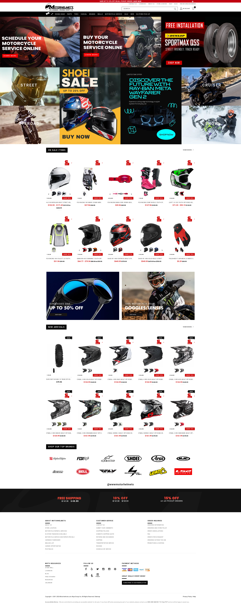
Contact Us (133, 4)
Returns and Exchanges (105, 537)
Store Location (162, 4)
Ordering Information (156, 525)
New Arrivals (56, 327)
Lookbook (48, 570)
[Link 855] (107, 471)
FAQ (149, 534)
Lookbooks (142, 4)
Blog (176, 4)
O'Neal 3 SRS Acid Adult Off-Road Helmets (182, 379)
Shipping (99, 540)
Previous (49, 194)
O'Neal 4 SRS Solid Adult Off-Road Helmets (151, 379)
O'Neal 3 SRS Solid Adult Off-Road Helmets (90, 379)
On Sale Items (57, 150)
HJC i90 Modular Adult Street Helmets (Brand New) (59, 202)
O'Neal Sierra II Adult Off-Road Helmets (120, 433)
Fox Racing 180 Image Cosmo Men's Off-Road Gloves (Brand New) (90, 202)
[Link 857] (158, 471)
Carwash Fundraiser (52, 540)
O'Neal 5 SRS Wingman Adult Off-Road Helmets (90, 433)
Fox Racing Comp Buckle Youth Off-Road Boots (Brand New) (151, 202)
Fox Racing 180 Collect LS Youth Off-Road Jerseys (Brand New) (59, 258)
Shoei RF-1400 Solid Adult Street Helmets (151, 258)
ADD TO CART (66, 386)
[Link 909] (97, 569)
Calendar (48, 582)
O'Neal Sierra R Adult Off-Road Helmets (151, 433)
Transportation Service (105, 543)
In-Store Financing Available (56, 534)
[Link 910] (103, 569)
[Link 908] (91, 569)
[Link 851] (158, 458)
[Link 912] (115, 569)
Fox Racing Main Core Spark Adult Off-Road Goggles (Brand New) (120, 202)
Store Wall (49, 567)
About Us (151, 4)
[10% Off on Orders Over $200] (120, 499)
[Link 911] (109, 569)
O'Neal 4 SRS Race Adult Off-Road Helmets (120, 379)
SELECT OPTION (65, 212)
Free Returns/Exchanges (188, 4)
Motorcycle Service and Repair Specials (60, 537)
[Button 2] (175, 9)
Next (69, 194)
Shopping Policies (102, 531)
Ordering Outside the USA (157, 540)
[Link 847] (57, 458)
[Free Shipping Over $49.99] (69, 499)
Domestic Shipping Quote (105, 534)
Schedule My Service (103, 549)
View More (187, 150)
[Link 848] (82, 458)
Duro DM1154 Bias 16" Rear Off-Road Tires (59, 379)
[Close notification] (192, 1)
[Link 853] (57, 471)
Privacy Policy (187, 596)
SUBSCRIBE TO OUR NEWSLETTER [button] (134, 583)
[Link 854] (82, 471)
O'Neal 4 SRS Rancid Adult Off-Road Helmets (59, 433)
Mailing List (49, 543)
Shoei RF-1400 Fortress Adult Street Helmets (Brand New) (120, 258)
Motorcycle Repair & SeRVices (56, 531)
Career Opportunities (53, 546)
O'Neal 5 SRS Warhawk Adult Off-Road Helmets (182, 433)
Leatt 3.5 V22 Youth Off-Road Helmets (182, 202)
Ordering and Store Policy (157, 528)
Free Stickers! (50, 576)
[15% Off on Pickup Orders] (172, 499)
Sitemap (97, 596)
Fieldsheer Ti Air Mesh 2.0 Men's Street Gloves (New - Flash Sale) (182, 258)
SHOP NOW (137, 1)
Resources (49, 579)
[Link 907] (86, 569)
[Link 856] (133, 471)
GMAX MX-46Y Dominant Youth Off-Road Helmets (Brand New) (90, 258)
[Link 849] (107, 458)
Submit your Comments (104, 528)
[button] (185, 8)
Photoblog (49, 549)
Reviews (99, 546)
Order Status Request (155, 537)
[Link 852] (183, 458)
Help (170, 4)
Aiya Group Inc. (77, 596)
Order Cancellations (155, 531)
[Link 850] (133, 458)
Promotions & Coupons (156, 543)
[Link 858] (183, 471)
